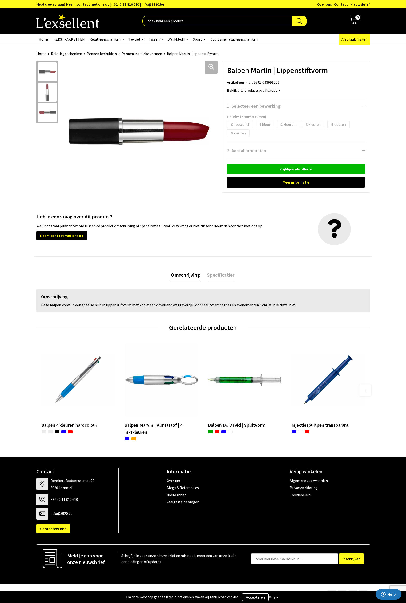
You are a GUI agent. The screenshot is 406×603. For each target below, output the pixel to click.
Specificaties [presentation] (221, 275)
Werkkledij (176, 39)
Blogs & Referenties (183, 487)
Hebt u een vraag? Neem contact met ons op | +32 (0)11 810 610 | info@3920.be (100, 4)
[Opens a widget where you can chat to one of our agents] (388, 595)
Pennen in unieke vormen (141, 53)
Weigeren (274, 597)
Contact (341, 4)
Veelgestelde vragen (183, 502)
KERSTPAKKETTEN (69, 39)
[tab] (185, 275)
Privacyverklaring (304, 487)
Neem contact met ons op (61, 235)
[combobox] (217, 21)
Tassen (154, 39)
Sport (197, 39)
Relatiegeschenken (105, 39)
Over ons (324, 4)
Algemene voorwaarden (309, 480)
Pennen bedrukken (102, 53)
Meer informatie (296, 182)
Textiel (134, 39)
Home (44, 39)
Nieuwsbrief (360, 4)
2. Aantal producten (246, 151)
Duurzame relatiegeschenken (234, 39)
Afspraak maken (354, 39)
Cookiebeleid (300, 495)
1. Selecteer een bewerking (254, 106)
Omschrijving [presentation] (185, 275)
